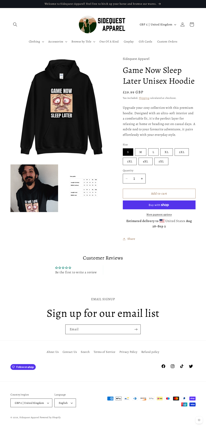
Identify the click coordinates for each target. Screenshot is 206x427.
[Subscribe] (135, 329)
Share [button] (131, 239)
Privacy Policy (128, 352)
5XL (161, 161)
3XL (129, 161)
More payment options (159, 214)
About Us (53, 352)
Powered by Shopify (50, 417)
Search (85, 352)
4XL (145, 161)
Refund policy (150, 352)
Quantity (128, 170)
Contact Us (70, 352)
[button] (15, 24)
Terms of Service (104, 352)
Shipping (144, 98)
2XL (181, 152)
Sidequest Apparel (29, 417)
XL (167, 152)
